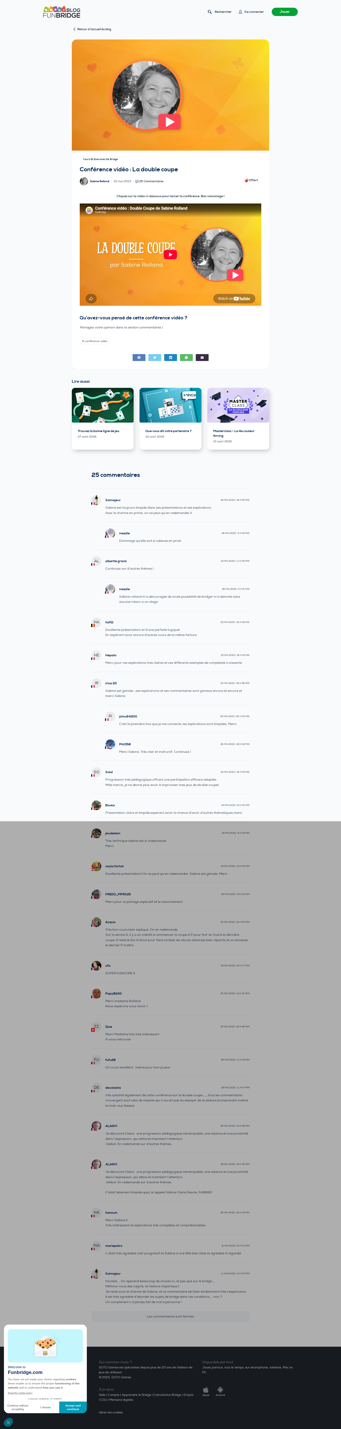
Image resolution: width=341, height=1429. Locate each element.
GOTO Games (121, 1377)
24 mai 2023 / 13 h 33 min (235, 866)
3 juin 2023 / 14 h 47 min (235, 1273)
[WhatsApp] (186, 357)
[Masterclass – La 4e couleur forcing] (238, 405)
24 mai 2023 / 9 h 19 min (235, 833)
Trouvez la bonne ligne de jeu (98, 431)
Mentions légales (121, 1400)
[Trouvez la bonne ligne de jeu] (103, 405)
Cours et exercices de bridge (100, 159)
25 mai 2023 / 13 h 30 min (235, 993)
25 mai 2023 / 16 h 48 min (234, 1026)
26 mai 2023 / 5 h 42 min (235, 533)
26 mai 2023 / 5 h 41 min (235, 589)
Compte (113, 1395)
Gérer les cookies (111, 1412)
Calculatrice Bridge (167, 1395)
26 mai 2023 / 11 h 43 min (235, 1060)
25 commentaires (151, 181)
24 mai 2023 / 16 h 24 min (235, 922)
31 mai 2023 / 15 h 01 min (235, 1245)
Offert (253, 180)
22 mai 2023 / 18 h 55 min (235, 500)
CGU (103, 1400)
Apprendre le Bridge (136, 1395)
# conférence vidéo (94, 341)
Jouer (285, 11)
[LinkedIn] (170, 357)
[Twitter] (154, 357)
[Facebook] (139, 357)
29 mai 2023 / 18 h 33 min (234, 1212)
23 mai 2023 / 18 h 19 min (235, 655)
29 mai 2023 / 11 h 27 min (235, 1087)
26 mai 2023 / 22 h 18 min (234, 744)
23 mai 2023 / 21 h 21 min (235, 805)
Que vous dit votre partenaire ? (168, 431)
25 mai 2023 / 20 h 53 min (234, 716)
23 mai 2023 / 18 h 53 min (235, 772)
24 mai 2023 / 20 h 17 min (235, 965)
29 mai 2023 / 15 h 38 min (234, 1126)
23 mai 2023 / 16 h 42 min (235, 622)
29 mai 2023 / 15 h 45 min (235, 1164)
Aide (102, 1395)
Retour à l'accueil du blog (94, 29)
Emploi (188, 1395)
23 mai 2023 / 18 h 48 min (234, 683)
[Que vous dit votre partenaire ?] (170, 405)
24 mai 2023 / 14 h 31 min (235, 894)
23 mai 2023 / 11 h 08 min (235, 561)
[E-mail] (202, 357)
